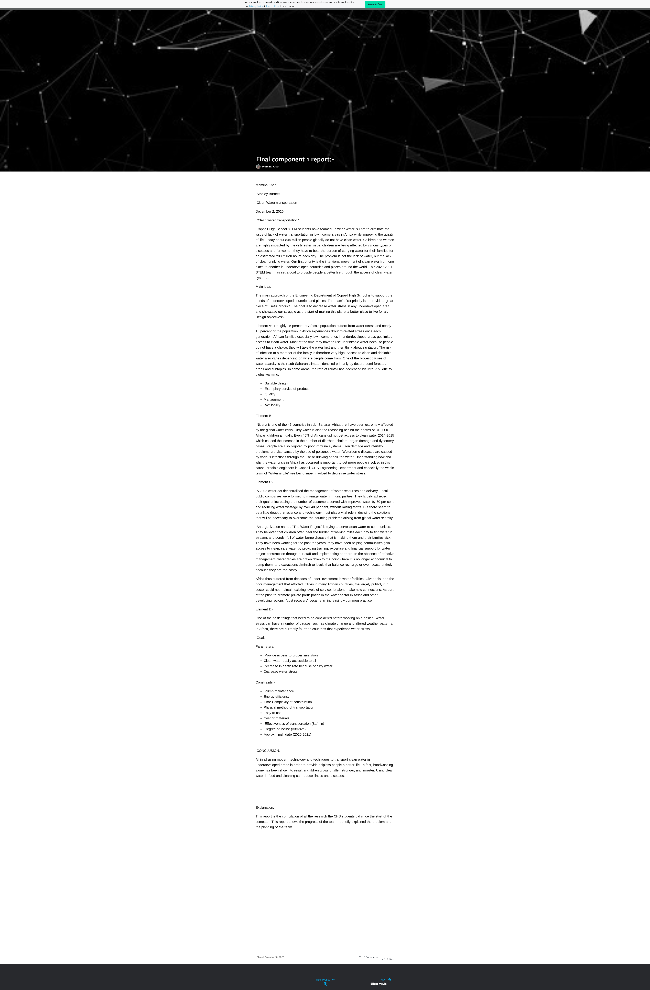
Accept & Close (375, 4)
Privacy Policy (256, 6)
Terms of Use (272, 6)
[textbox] (325, 558)
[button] (360, 957)
